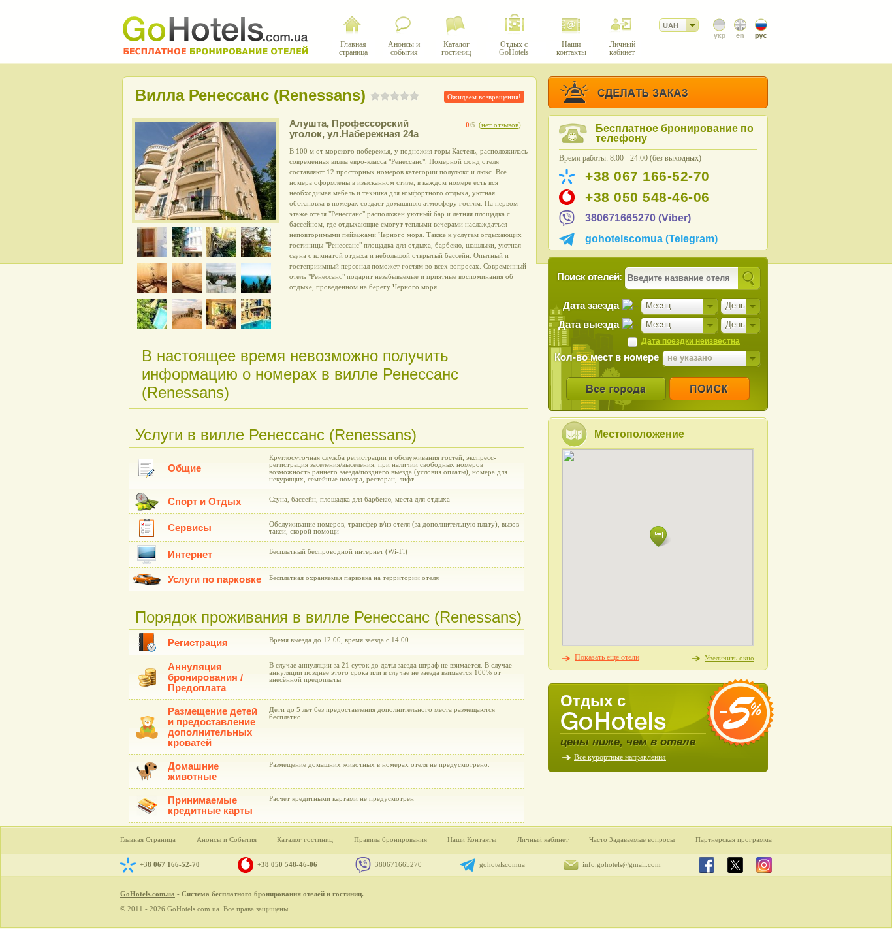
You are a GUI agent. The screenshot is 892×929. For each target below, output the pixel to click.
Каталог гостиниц (305, 839)
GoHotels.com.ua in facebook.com (706, 865)
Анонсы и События (227, 839)
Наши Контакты (471, 839)
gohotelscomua (502, 864)
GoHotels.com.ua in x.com (735, 865)
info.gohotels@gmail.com (621, 864)
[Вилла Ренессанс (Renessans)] (205, 171)
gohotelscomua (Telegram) (651, 238)
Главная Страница (148, 839)
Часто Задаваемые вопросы (632, 839)
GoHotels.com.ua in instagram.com (764, 865)
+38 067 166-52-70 (647, 176)
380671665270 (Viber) (638, 217)
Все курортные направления (620, 757)
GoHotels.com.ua (147, 894)
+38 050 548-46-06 (647, 197)
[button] (660, 536)
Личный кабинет (543, 839)
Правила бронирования (390, 839)
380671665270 (398, 864)
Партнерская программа (733, 839)
